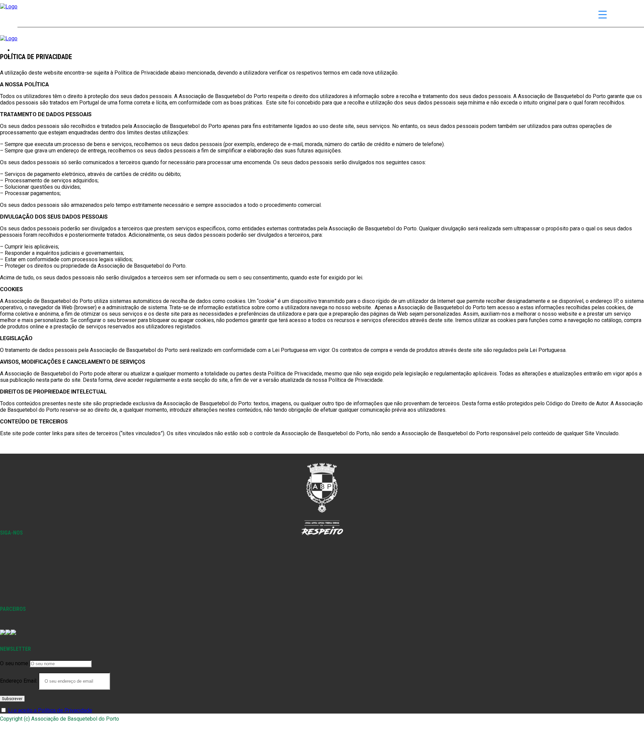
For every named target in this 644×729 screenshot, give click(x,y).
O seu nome (14, 663)
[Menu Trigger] (602, 14)
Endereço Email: (19, 681)
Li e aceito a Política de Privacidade (50, 710)
